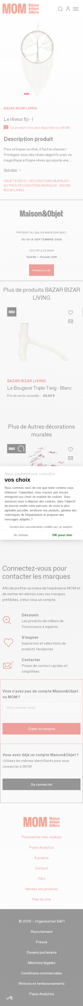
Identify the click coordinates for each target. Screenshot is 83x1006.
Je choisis (21, 535)
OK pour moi (62, 535)
